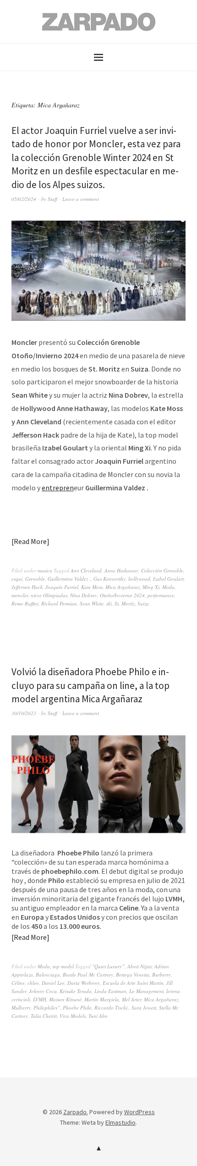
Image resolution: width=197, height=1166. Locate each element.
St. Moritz (125, 603)
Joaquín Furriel (61, 586)
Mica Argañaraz (122, 586)
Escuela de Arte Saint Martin (133, 982)
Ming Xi (150, 586)
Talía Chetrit (44, 1015)
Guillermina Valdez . (69, 578)
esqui (16, 578)
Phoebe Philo (77, 1007)
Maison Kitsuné (65, 999)
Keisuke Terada (76, 991)
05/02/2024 (23, 198)
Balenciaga (48, 974)
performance (161, 595)
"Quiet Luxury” (108, 966)
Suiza (143, 603)
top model (63, 966)
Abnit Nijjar (139, 966)
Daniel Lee (53, 982)
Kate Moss (92, 586)
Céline (18, 982)
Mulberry (21, 1007)
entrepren (58, 487)
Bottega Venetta (132, 974)
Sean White (92, 603)
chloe (33, 982)
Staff (52, 198)
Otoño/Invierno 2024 (122, 595)
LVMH (39, 999)
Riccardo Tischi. (111, 1007)
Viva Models (73, 1015)
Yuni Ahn (98, 1015)
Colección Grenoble (162, 570)
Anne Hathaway (121, 570)
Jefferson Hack (27, 586)
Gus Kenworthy (109, 578)
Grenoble (35, 578)
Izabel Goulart (168, 578)
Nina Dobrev (83, 595)
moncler (19, 595)
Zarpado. (75, 1112)
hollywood (139, 578)
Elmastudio (120, 1122)
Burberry (161, 974)
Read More (30, 541)
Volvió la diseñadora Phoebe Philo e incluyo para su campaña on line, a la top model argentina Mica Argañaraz (90, 685)
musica (45, 570)
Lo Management (146, 991)
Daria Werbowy (83, 982)
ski (109, 603)
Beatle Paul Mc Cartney (88, 974)
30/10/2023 (23, 713)
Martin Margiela (101, 999)
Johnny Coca (43, 991)
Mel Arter (131, 999)
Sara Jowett (143, 1007)
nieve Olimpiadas (49, 595)
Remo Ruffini (24, 603)
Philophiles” (46, 1007)
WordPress (139, 1112)
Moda (168, 586)
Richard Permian (59, 603)
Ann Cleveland (86, 570)
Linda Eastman (110, 991)
